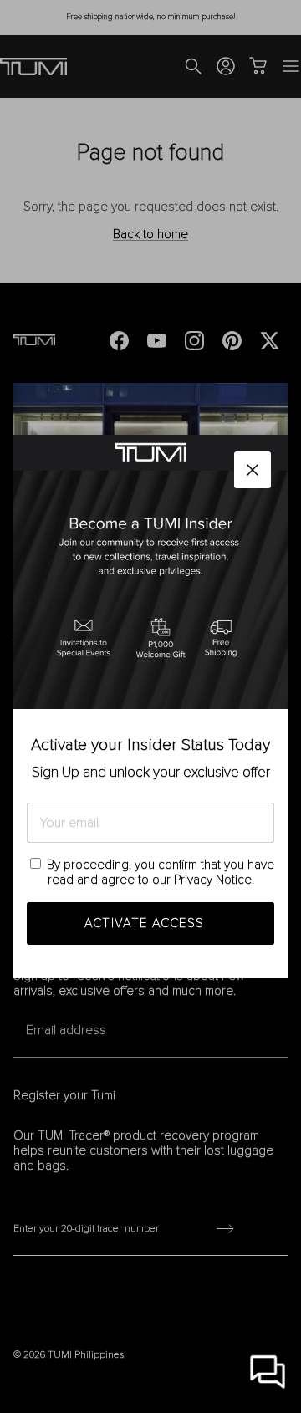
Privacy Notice (213, 879)
